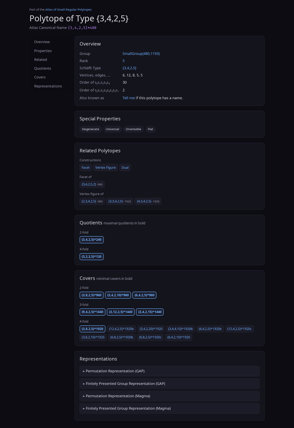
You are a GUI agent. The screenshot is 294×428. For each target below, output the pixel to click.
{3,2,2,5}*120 (91, 256)
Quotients (42, 68)
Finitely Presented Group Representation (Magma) (128, 408)
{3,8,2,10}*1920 (93, 337)
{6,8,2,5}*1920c (150, 337)
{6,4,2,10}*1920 (178, 337)
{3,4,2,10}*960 (118, 295)
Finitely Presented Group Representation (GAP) (125, 383)
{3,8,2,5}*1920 (92, 329)
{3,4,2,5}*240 (91, 239)
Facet (86, 167)
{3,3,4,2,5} (119, 201)
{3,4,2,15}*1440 (150, 312)
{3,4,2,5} (129, 67)
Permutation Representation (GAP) (115, 371)
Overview (42, 41)
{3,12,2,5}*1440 (120, 312)
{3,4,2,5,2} (92, 184)
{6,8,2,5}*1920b (121, 337)
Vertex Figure (105, 167)
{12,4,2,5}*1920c (239, 329)
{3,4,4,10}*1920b (180, 329)
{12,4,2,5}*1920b (121, 329)
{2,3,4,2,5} (92, 201)
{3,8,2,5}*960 (91, 295)
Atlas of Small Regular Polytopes (68, 9)
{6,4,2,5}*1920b (210, 329)
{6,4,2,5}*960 (144, 295)
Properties (43, 50)
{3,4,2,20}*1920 (151, 329)
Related (40, 59)
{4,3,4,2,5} (148, 201)
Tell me (129, 97)
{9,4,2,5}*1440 (92, 312)
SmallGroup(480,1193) (141, 53)
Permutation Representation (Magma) (118, 395)
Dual (125, 167)
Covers (40, 77)
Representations (48, 85)
